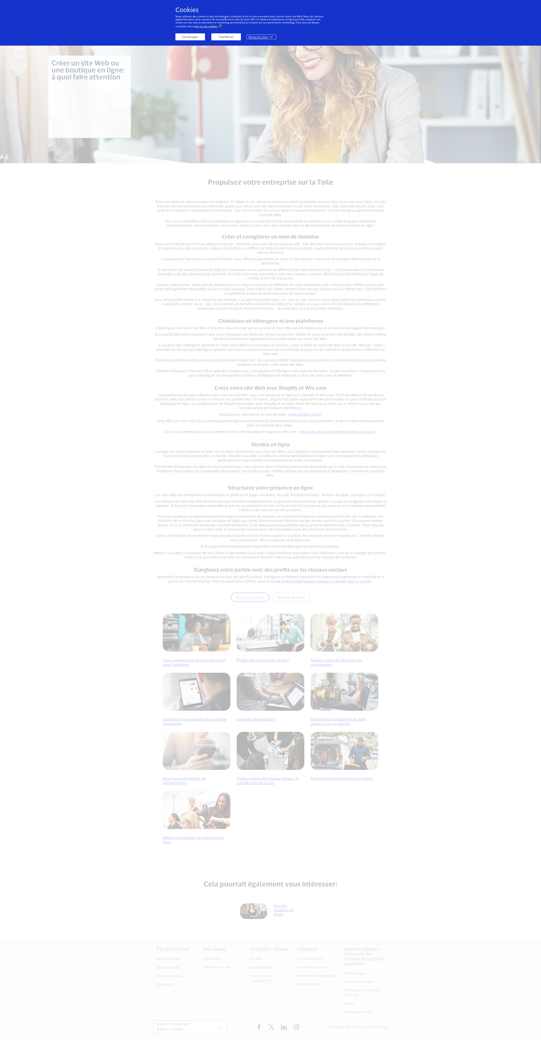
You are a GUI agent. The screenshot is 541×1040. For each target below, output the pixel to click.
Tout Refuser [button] (226, 37)
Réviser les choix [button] (258, 37)
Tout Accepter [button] (190, 37)
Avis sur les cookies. (206, 26)
